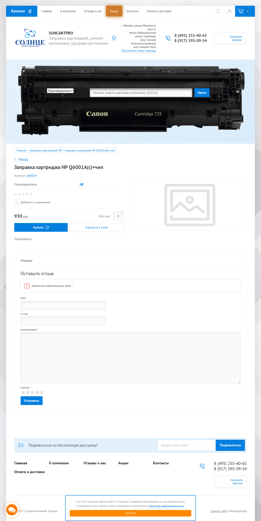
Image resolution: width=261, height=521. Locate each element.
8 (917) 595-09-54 (190, 40)
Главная (22, 150)
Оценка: (26, 387)
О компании (59, 463)
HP (82, 184)
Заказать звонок (235, 38)
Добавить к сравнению (35, 202)
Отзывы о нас (95, 463)
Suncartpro (61, 33)
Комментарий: (30, 329)
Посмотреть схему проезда (139, 50)
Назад (23, 159)
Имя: (24, 298)
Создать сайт (218, 511)
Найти (202, 93)
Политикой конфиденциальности (166, 505)
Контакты (161, 463)
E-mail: (25, 314)
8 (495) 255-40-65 (190, 35)
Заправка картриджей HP (45, 150)
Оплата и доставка (29, 472)
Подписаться (230, 445)
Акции (123, 463)
